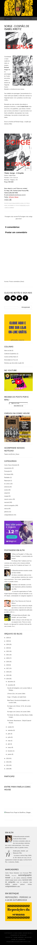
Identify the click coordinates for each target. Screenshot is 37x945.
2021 (7, 654)
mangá (6, 496)
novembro (10, 685)
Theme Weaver (18, 937)
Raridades (7, 477)
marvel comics (8, 499)
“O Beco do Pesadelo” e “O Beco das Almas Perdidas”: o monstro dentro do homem (22, 556)
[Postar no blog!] (7, 200)
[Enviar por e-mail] (5, 200)
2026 (7, 637)
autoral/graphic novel (17, 203)
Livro (21, 873)
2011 (7, 765)
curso (12, 877)
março (9, 747)
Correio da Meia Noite (10, 356)
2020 (7, 658)
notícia (6, 508)
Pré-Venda (7, 474)
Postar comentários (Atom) (16, 281)
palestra (6, 511)
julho (9, 733)
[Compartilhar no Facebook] (10, 200)
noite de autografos (9, 505)
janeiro (9, 754)
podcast (22, 884)
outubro (10, 727)
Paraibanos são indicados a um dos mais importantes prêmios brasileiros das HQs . (22, 587)
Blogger (23, 935)
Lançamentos (8, 468)
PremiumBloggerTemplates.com (18, 941)
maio (9, 740)
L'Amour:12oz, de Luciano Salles (16, 693)
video (18, 886)
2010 (7, 768)
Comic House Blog (25, 933)
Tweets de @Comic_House (11, 454)
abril (9, 744)
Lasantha (21, 939)
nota (30, 882)
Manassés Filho (24, 205)
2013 (7, 758)
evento (6, 490)
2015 (7, 675)
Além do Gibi (7, 350)
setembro (10, 730)
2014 (7, 678)
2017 (7, 668)
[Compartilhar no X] (9, 200)
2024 (7, 644)
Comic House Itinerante (10, 465)
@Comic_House (13, 197)
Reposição (7, 480)
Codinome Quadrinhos (10, 353)
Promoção (7, 471)
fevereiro (10, 751)
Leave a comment (9, 207)
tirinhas (30, 884)
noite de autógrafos (22, 882)
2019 (7, 661)
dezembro (10, 681)
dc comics (7, 483)
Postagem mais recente (11, 216)
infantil (6, 493)
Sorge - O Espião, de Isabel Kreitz (16, 28)
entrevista (7, 486)
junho (9, 737)
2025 (7, 641)
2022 (7, 651)
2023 (7, 648)
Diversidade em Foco (10, 360)
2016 (7, 671)
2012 (7, 762)
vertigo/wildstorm (9, 514)
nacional (6, 502)
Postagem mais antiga (26, 216)
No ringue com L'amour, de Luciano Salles (18, 711)
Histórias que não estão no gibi (12, 363)
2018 (7, 665)
